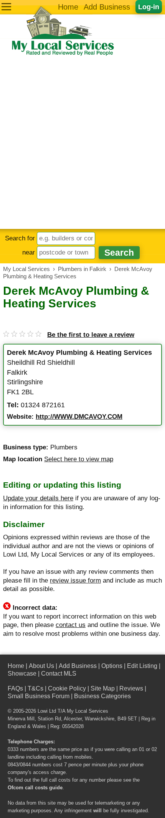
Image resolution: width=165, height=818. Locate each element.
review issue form (75, 580)
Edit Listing (142, 666)
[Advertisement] (82, 142)
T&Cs (35, 688)
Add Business (107, 7)
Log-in (148, 7)
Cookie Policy (67, 688)
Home (68, 7)
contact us (71, 625)
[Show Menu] (6, 6)
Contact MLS (58, 673)
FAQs (15, 688)
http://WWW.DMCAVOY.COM (79, 416)
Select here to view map (78, 459)
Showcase (22, 673)
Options (111, 666)
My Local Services (87, 711)
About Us (41, 666)
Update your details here (38, 498)
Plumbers (64, 447)
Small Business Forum (38, 696)
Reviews (131, 688)
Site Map (103, 688)
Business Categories (102, 696)
